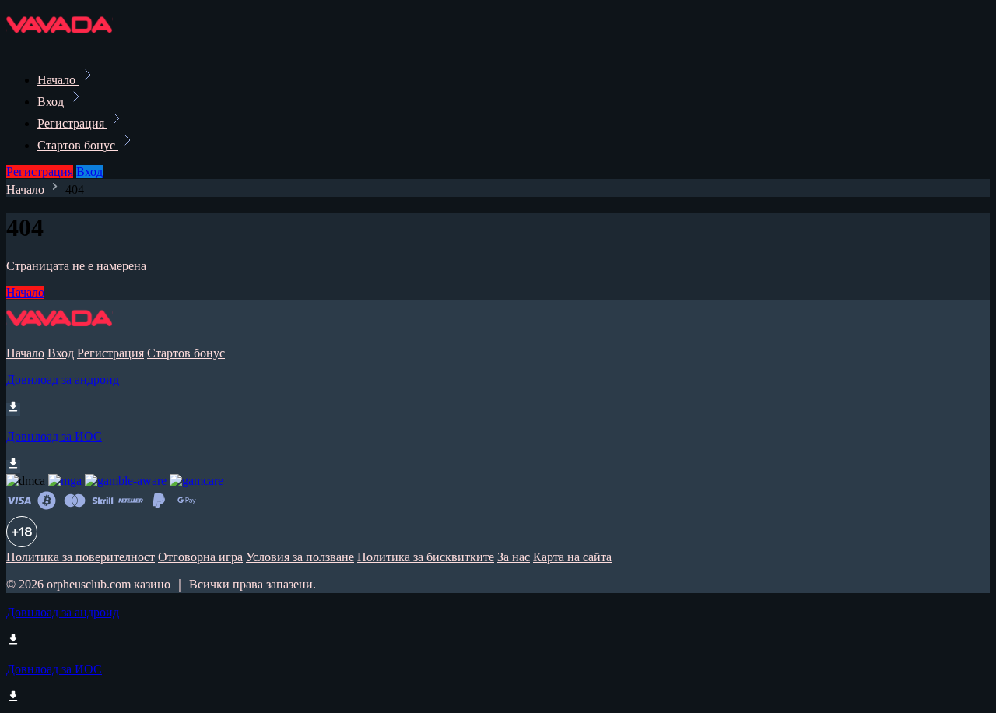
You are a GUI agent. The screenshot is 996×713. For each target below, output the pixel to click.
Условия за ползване (300, 557)
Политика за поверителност (80, 557)
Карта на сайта (572, 557)
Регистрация (72, 123)
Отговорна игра (200, 557)
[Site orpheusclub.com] (59, 45)
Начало (58, 79)
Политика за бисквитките (425, 557)
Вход (52, 101)
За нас (513, 557)
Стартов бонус (77, 145)
